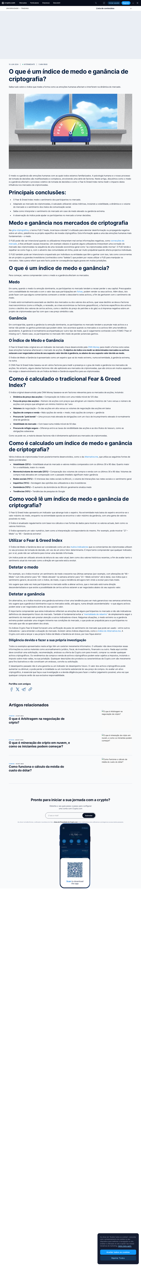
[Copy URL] (30, 689)
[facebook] (11, 689)
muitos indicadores (79, 547)
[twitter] (17, 689)
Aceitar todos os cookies (118, 1252)
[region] (118, 1248)
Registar (126, 3)
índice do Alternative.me (109, 631)
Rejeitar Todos (118, 1258)
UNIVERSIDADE (12, 8)
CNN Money (93, 347)
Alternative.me (91, 457)
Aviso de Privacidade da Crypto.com (66, 822)
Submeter (89, 815)
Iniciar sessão (114, 3)
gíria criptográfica (20, 230)
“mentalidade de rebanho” (95, 614)
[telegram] (23, 689)
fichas (80, 291)
